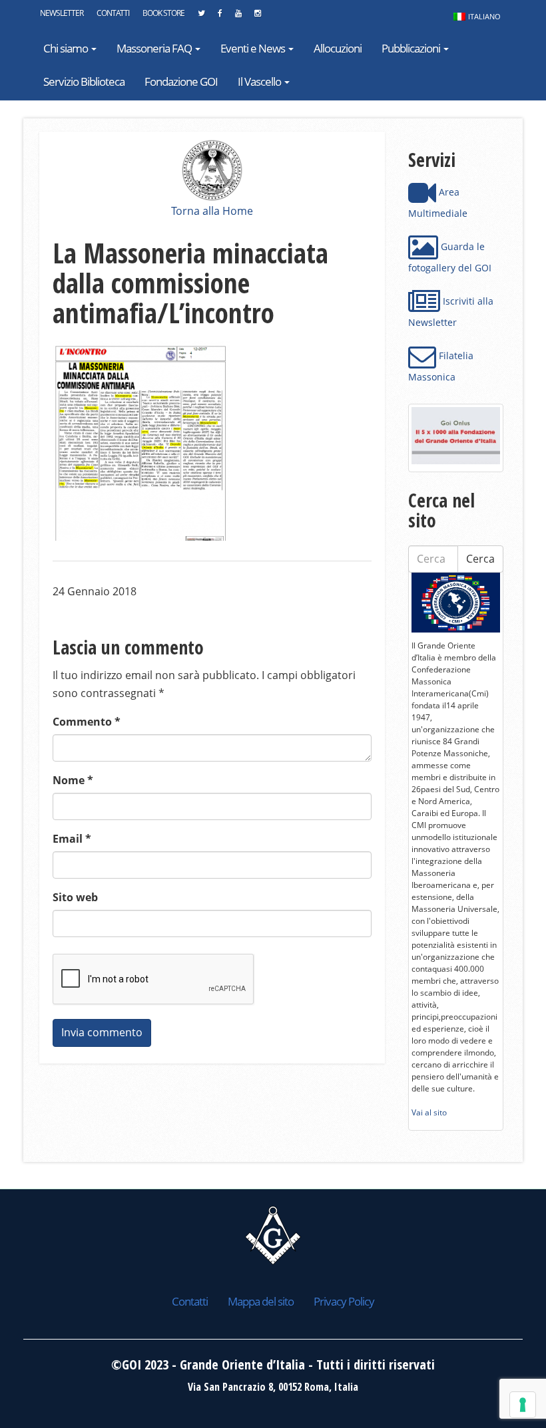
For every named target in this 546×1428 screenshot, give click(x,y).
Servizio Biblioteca (84, 81)
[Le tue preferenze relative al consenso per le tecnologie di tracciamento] (522, 1404)
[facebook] (219, 16)
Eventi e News (253, 48)
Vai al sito (429, 1112)
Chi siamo (66, 48)
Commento (87, 721)
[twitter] (201, 16)
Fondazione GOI (181, 81)
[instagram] (257, 16)
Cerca (480, 558)
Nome (73, 780)
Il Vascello (260, 81)
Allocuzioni (338, 48)
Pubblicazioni (412, 48)
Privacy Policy (344, 1301)
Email (72, 838)
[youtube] (238, 16)
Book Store (163, 13)
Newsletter (61, 13)
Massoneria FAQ (155, 48)
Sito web (75, 897)
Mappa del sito (261, 1301)
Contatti (113, 13)
